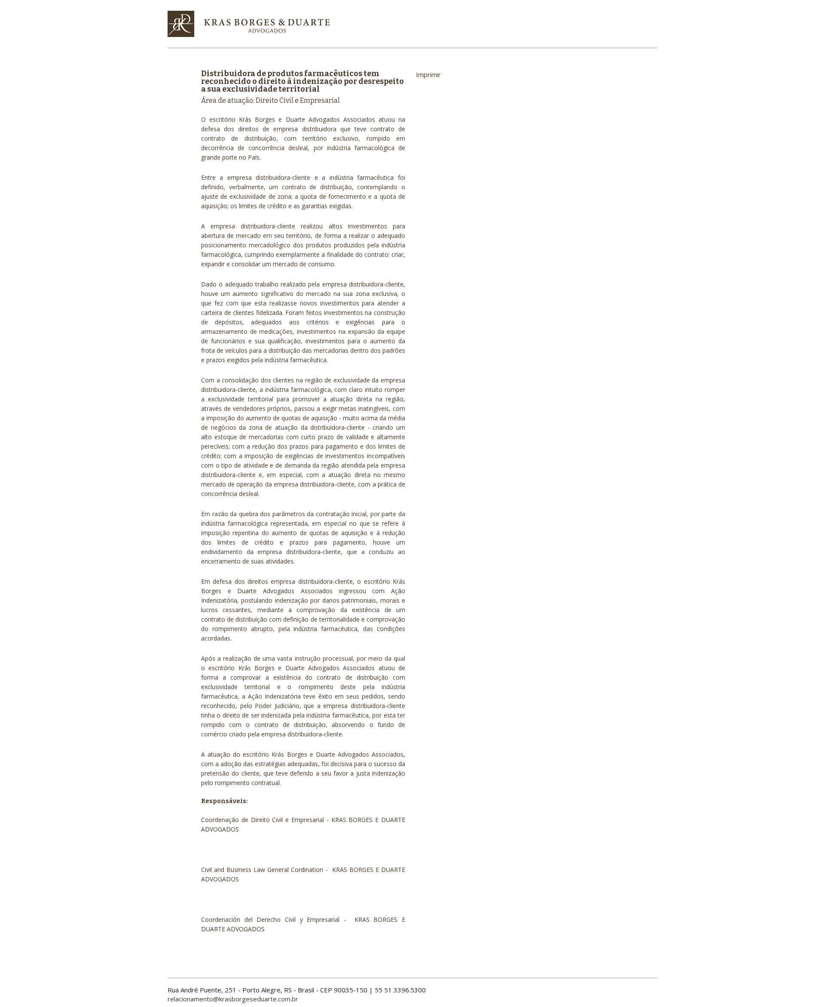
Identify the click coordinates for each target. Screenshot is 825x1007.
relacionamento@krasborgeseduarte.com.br (233, 999)
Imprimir (428, 74)
